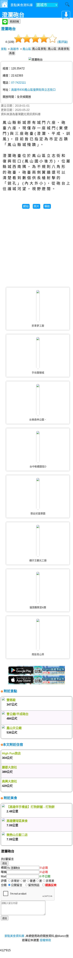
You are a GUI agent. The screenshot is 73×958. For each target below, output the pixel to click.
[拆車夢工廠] (38, 306)
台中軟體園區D (38, 466)
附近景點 (10, 691)
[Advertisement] (36, 246)
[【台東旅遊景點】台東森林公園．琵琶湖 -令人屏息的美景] (38, 400)
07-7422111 (18, 82)
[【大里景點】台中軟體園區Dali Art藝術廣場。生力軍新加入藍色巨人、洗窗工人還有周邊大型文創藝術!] (38, 447)
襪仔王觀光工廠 (38, 560)
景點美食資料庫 (14, 935)
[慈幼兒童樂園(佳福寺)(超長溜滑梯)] (38, 494)
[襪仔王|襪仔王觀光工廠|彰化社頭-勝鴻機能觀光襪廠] (38, 541)
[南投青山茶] (38, 635)
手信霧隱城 (38, 372)
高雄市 (14, 48)
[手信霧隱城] (38, 353)
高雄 (12, 53)
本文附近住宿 (13, 744)
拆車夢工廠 (38, 325)
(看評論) (62, 41)
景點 (4, 48)
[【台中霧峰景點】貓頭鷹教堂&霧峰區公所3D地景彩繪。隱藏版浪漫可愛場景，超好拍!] (38, 588)
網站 (26, 206)
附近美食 (10, 798)
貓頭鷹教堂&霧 (38, 607)
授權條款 (45, 940)
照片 (36, 206)
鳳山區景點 (39, 48)
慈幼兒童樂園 (37, 513)
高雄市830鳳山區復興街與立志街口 (33, 89)
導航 (47, 206)
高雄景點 (63, 48)
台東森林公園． (38, 419)
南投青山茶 (38, 654)
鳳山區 (27, 48)
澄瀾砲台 (8, 29)
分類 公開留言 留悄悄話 (21, 885)
